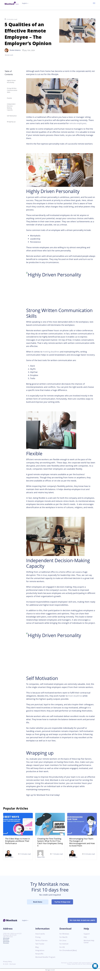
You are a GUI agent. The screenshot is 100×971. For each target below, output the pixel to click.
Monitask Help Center (89, 941)
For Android (63, 944)
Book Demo (37, 902)
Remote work (9, 55)
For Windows (64, 934)
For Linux (62, 940)
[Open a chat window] (95, 966)
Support (87, 934)
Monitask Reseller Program (45, 957)
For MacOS (63, 937)
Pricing (37, 937)
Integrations (39, 950)
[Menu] (94, 3)
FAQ (85, 937)
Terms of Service (41, 940)
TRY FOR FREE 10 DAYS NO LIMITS (82, 920)
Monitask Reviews (6, 939)
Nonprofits (39, 954)
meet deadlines (75, 695)
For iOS (62, 947)
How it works (40, 934)
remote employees (77, 123)
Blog (37, 947)
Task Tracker (39, 944)
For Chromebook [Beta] (68, 950)
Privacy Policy (7, 961)
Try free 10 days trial (62, 902)
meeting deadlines (51, 351)
